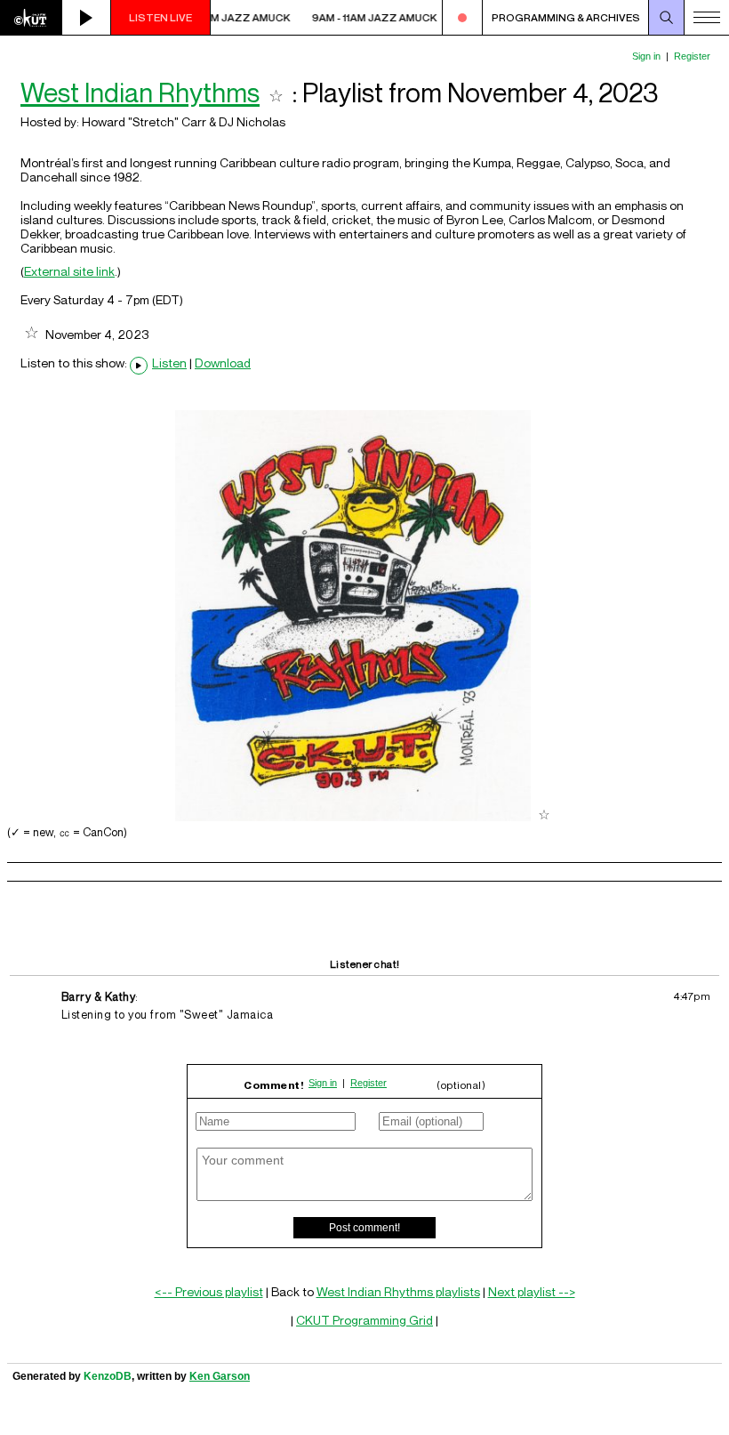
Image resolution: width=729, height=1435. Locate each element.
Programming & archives (566, 17)
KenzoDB (108, 1376)
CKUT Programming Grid (364, 1319)
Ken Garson (219, 1376)
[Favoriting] (276, 93)
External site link (69, 270)
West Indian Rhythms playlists (398, 1291)
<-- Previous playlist (209, 1291)
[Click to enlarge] (353, 816)
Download (223, 363)
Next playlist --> (531, 1291)
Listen (169, 363)
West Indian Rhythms (140, 93)
